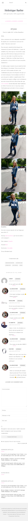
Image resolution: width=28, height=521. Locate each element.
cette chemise (4, 83)
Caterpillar (10, 248)
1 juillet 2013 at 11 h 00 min (15, 367)
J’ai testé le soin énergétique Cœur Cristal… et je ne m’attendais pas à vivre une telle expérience (14, 454)
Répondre (17, 278)
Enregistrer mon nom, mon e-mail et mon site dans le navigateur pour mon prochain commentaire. (13, 431)
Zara (6, 244)
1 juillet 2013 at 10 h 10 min (15, 291)
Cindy (11, 278)
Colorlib (23, 514)
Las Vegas (15, 265)
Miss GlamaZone (19, 32)
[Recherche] (26, 2)
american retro (10, 262)
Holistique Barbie (14, 10)
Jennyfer (10, 241)
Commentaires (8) (13, 258)
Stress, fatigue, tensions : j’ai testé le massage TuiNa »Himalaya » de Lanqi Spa (13, 459)
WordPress (17, 516)
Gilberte (12, 322)
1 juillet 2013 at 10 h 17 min (14, 302)
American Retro (9, 235)
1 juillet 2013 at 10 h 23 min (14, 324)
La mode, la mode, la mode (14, 21)
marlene (12, 300)
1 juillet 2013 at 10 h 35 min (15, 314)
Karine (11, 349)
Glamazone (14, 288)
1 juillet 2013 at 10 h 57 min (14, 351)
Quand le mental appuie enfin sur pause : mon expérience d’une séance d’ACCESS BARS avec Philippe (13, 464)
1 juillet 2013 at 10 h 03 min (14, 280)
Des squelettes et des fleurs (11, 441)
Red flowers (22, 443)
